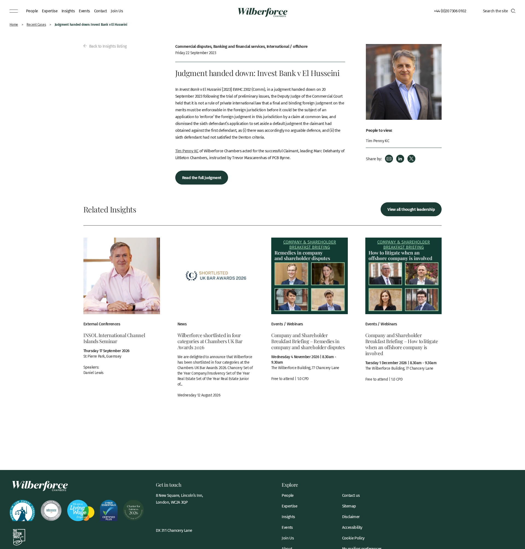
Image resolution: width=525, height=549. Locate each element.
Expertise (49, 11)
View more (121, 309)
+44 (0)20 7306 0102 (450, 11)
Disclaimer (351, 516)
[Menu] (14, 11)
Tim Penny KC (187, 151)
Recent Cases (36, 24)
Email (389, 159)
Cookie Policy (353, 538)
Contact (100, 11)
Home (14, 24)
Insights (68, 11)
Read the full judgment (201, 177)
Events (84, 11)
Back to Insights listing (107, 46)
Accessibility (352, 527)
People (32, 11)
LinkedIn (400, 159)
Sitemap (349, 506)
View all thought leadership (411, 209)
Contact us (351, 495)
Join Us (117, 11)
